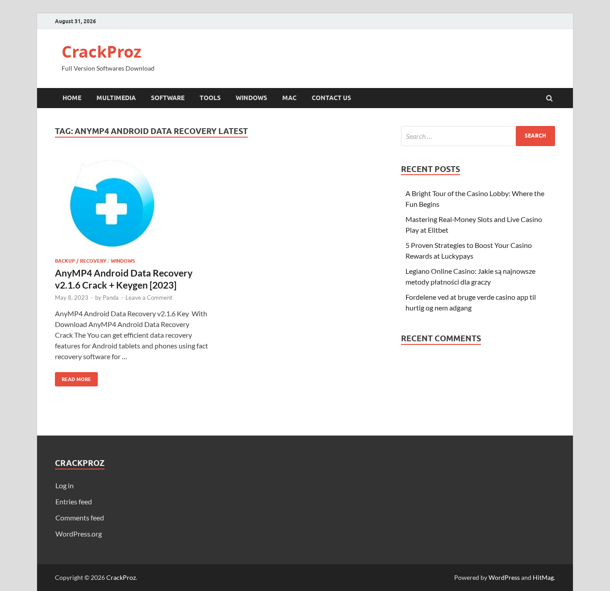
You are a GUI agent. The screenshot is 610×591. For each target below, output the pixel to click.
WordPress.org (78, 533)
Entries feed (73, 501)
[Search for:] (478, 136)
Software (167, 97)
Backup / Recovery (80, 261)
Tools (210, 97)
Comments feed (79, 517)
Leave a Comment (148, 297)
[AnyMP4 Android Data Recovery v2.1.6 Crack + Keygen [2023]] (132, 206)
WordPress (504, 577)
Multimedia (116, 97)
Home (72, 97)
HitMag (543, 577)
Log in (64, 485)
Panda (111, 297)
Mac (289, 97)
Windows (251, 97)
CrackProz (102, 52)
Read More (73, 377)
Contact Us (331, 97)
